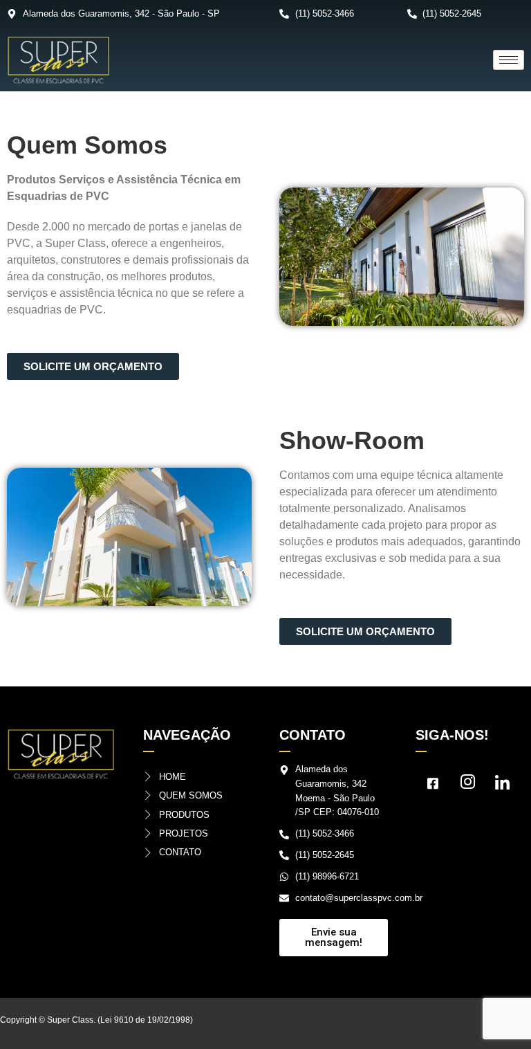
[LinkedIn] (502, 787)
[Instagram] (467, 787)
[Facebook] (433, 787)
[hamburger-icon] (508, 60)
